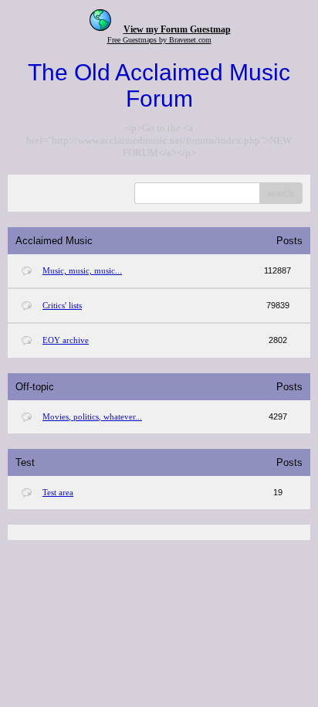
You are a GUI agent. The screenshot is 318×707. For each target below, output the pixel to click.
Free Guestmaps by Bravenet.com (159, 40)
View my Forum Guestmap (177, 29)
